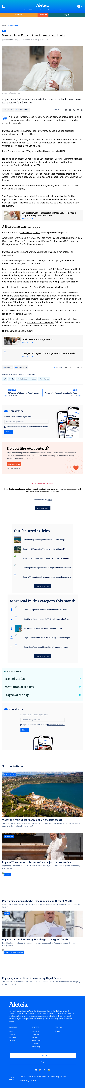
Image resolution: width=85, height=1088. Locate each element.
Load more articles (42, 586)
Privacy (33, 1081)
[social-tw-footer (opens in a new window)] (45, 1070)
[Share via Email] (78, 110)
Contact (63, 1077)
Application (36, 1034)
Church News (13, 26)
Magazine (35, 1037)
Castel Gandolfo (9, 774)
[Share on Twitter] (74, 110)
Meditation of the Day (19, 687)
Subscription (36, 1040)
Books (12, 379)
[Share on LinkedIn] (70, 110)
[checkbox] (5, 427)
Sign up (8, 432)
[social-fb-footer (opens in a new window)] (40, 1070)
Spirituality (12, 1037)
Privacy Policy (24, 1081)
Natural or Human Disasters (13, 952)
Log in (50, 500)
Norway (7, 875)
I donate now (12, 464)
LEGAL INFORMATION (41, 1077)
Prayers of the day (16, 695)
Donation (35, 1044)
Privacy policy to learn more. (39, 427)
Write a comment (42, 508)
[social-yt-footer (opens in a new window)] (36, 1070)
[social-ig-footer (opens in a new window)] (49, 1070)
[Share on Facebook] (66, 110)
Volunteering (8, 836)
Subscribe (18, 15)
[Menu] (12, 6)
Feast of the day (14, 679)
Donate (41, 15)
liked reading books (30, 232)
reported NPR (59, 151)
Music (34, 379)
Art (5, 379)
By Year (57, 1031)
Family (6, 913)
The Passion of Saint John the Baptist (50, 10)
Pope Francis (44, 379)
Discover (12, 1040)
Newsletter (36, 1031)
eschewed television (46, 116)
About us (30, 1077)
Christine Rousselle (30, 40)
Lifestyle (12, 1034)
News (4, 26)
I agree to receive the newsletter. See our (27, 427)
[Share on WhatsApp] (82, 110)
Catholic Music (22, 379)
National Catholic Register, (40, 322)
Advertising (36, 1047)
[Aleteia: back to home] (42, 5)
